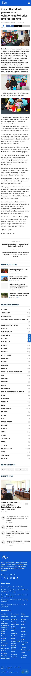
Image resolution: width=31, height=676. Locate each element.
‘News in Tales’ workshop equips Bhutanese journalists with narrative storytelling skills (11, 505)
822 (18, 280)
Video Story (5, 455)
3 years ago (13, 273)
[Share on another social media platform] (26, 26)
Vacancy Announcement (21, 469)
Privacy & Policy (5, 669)
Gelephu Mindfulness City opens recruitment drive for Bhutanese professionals (18, 542)
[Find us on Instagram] (11, 578)
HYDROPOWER (5, 388)
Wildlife (4, 458)
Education (4, 352)
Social (3, 432)
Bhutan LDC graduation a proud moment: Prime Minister (18, 270)
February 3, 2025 (5, 22)
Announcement (6, 316)
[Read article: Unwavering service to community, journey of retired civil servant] (4, 295)
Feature (4, 362)
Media (3, 405)
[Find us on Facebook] (1, 578)
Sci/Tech (4, 428)
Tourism (4, 445)
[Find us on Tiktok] (17, 578)
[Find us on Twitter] (4, 578)
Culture (4, 338)
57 (19, 297)
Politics (4, 415)
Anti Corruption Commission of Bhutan (14, 319)
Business (4, 328)
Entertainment (6, 355)
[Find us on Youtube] (14, 578)
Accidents (4, 309)
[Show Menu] (29, 3)
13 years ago (13, 290)
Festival (4, 368)
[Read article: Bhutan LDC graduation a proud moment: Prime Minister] (4, 270)
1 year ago (13, 280)
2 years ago (13, 297)
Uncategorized (6, 448)
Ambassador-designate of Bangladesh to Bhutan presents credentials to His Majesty (18, 285)
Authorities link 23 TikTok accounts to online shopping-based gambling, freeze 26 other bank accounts (17, 533)
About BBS (17, 667)
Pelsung (4, 412)
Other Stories (6, 408)
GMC (2, 375)
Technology (5, 438)
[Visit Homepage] (4, 3)
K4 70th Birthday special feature (12, 392)
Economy (4, 348)
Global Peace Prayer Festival (11, 372)
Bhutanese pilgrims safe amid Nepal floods (13, 587)
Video (3, 452)
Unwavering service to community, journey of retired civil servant (19, 294)
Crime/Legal (5, 335)
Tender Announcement (7, 469)
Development (5, 342)
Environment (5, 358)
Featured (4, 365)
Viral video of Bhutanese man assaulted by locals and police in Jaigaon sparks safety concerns (17, 518)
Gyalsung (4, 378)
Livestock (4, 402)
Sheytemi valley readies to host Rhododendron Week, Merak (18, 277)
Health (3, 385)
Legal (3, 395)
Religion (4, 425)
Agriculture (5, 313)
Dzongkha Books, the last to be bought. (16, 526)
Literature (5, 398)
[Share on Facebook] (10, 26)
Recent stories (6, 422)
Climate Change (6, 332)
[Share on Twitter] (18, 26)
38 (19, 290)
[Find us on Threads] (8, 578)
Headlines (4, 382)
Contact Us (9, 667)
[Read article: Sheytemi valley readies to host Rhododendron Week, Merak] (4, 278)
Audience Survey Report (9, 325)
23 (19, 273)
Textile (3, 442)
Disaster (4, 345)
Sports (3, 435)
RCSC (3, 418)
